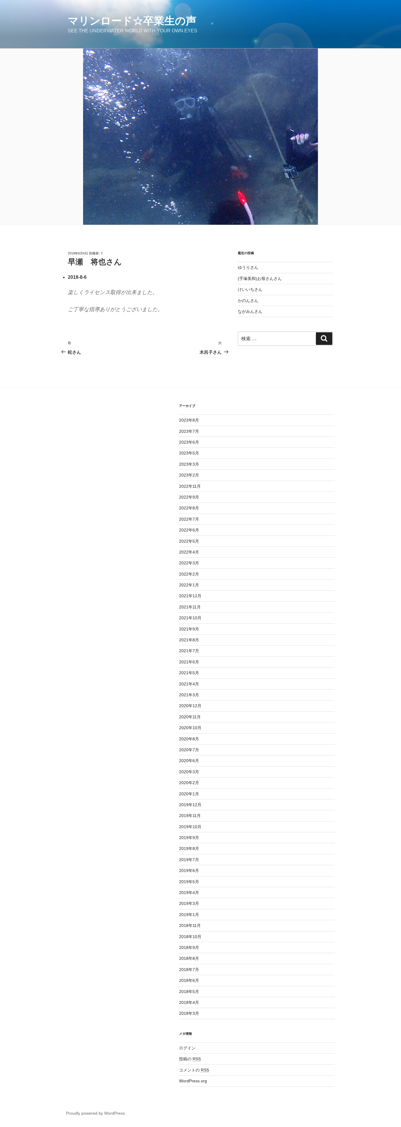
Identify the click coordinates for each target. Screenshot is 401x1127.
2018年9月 (189, 947)
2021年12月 (190, 595)
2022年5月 (189, 541)
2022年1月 (189, 585)
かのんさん (248, 300)
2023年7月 (189, 431)
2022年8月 (189, 508)
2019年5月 (189, 881)
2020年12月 (190, 705)
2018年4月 (189, 1002)
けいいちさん (250, 289)
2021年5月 (189, 672)
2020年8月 (189, 739)
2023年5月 (189, 453)
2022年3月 (189, 563)
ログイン (187, 1048)
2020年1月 (189, 793)
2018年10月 (190, 936)
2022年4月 (189, 552)
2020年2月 (189, 782)
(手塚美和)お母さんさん (260, 278)
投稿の (190, 1058)
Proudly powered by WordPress (95, 1113)
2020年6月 (189, 760)
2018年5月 (189, 991)
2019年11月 (190, 815)
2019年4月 (189, 892)
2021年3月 (189, 694)
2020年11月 (190, 717)
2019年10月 (190, 826)
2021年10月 (190, 618)
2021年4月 (189, 684)
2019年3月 (189, 903)
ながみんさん (250, 311)
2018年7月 (189, 969)
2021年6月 (189, 662)
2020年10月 (190, 727)
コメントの (194, 1070)
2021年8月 (189, 640)
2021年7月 (189, 650)
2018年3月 (189, 1013)
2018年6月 (189, 980)
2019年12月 (190, 804)
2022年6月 (189, 530)
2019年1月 (189, 914)
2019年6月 (189, 870)
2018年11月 (190, 925)
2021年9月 (189, 629)
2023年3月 (189, 464)
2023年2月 (189, 475)
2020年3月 (189, 771)
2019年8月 (189, 848)
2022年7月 (189, 519)
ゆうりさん (248, 267)
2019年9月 (189, 837)
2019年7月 (189, 859)
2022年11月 (190, 486)
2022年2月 (189, 574)
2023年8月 (189, 420)
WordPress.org (193, 1081)
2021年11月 (190, 607)
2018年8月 (189, 958)
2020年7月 (189, 749)
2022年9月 (189, 497)
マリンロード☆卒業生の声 (132, 21)
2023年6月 (189, 442)
